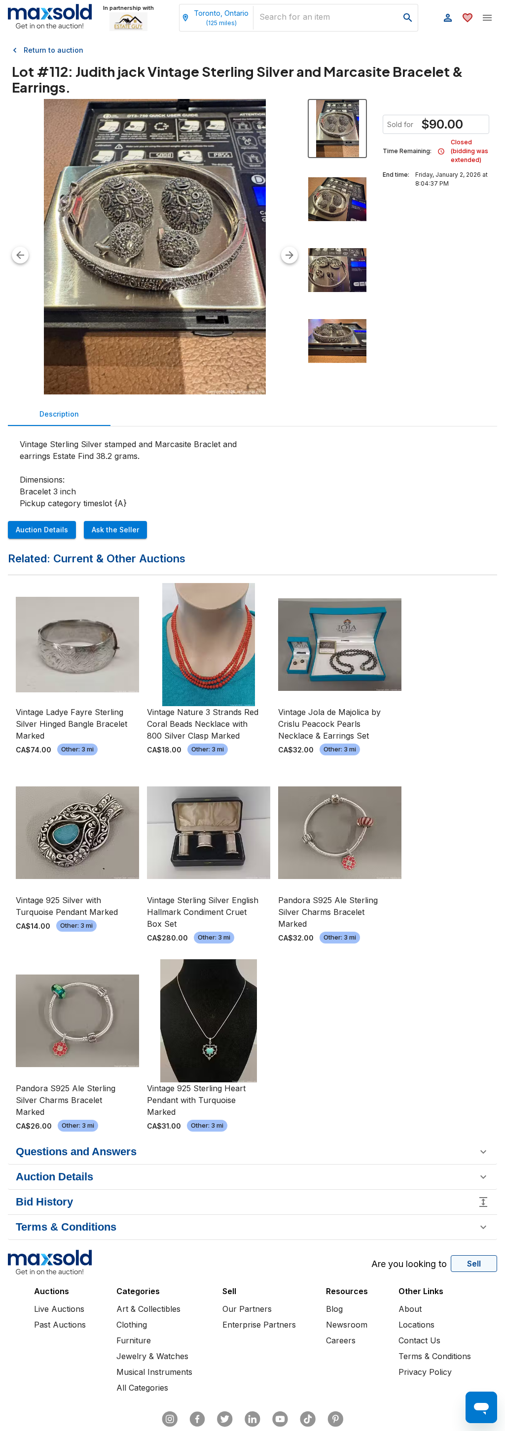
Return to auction (53, 50)
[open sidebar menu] (487, 18)
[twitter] (225, 1419)
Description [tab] (59, 414)
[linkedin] (252, 1419)
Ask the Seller (115, 529)
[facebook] (197, 1419)
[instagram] (169, 1419)
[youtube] (280, 1419)
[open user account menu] (448, 18)
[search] (408, 18)
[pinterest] (335, 1419)
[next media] (289, 255)
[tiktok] (308, 1419)
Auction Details (42, 529)
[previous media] (20, 255)
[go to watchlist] (467, 18)
